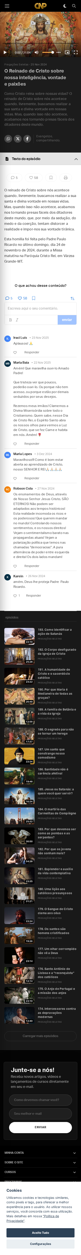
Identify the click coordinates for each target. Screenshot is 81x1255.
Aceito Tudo (40, 1232)
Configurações (40, 1244)
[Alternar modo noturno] (64, 6)
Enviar (40, 1127)
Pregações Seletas (16, 64)
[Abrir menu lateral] (7, 6)
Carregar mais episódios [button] (40, 1036)
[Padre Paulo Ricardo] (41, 6)
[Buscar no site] (74, 6)
